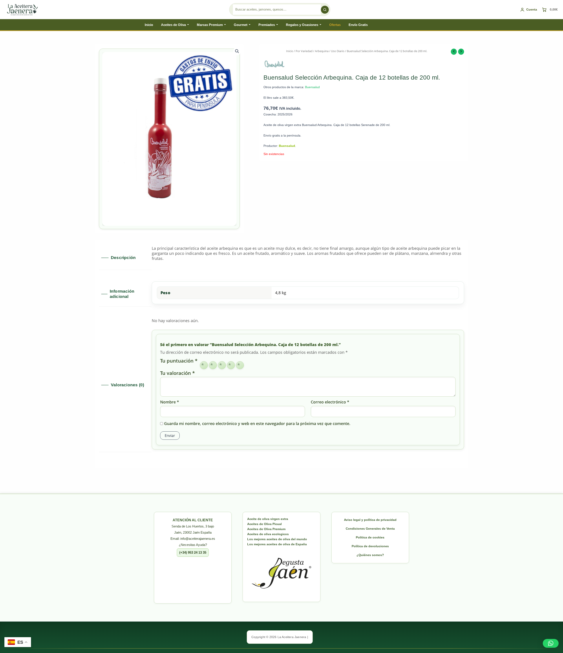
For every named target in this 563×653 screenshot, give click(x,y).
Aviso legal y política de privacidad (370, 520)
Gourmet (240, 25)
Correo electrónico (330, 402)
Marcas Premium (210, 25)
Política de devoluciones (370, 546)
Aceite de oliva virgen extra (267, 519)
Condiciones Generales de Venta (370, 528)
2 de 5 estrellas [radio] (213, 365)
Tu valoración (177, 373)
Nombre (169, 402)
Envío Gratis (358, 25)
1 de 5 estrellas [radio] (204, 365)
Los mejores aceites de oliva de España (277, 544)
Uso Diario (337, 51)
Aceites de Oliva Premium (266, 529)
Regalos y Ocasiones (302, 25)
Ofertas (335, 25)
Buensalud (312, 87)
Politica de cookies (370, 537)
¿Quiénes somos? (370, 555)
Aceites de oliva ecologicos (268, 534)
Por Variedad (304, 51)
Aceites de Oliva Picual (264, 524)
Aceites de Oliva (173, 25)
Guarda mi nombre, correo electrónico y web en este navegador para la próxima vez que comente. (257, 423)
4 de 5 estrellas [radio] (231, 365)
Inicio (149, 25)
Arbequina (322, 51)
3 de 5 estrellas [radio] (222, 365)
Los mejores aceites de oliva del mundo (277, 539)
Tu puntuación (178, 361)
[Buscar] (325, 10)
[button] (237, 51)
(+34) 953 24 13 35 (192, 552)
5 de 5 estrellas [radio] (240, 365)
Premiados (266, 25)
